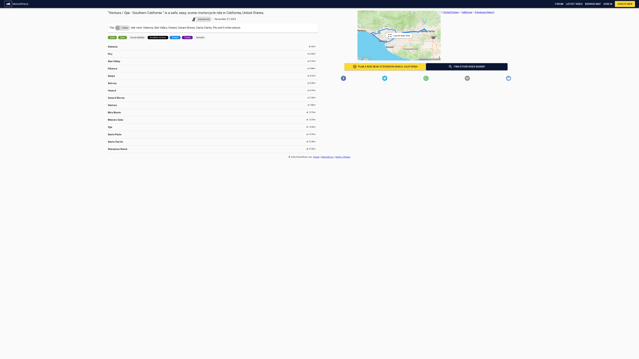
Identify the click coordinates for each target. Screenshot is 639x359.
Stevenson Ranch (484, 12)
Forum (316, 157)
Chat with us (327, 157)
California (467, 12)
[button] (16, 4)
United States (451, 12)
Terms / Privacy (342, 157)
